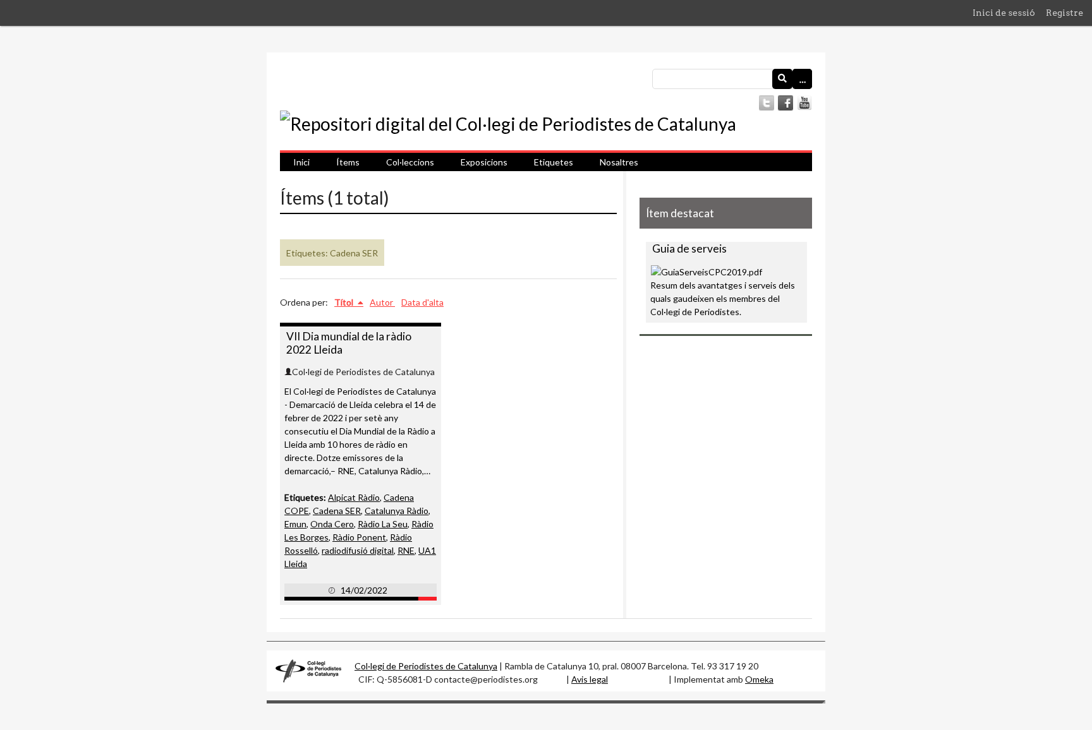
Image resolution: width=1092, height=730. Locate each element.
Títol (344, 302)
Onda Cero (332, 523)
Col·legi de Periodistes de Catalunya (426, 666)
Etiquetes (553, 162)
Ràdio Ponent (359, 537)
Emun (295, 523)
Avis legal (589, 679)
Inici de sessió (1004, 13)
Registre (1064, 13)
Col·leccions (410, 162)
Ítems (348, 162)
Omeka (759, 679)
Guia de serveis (689, 248)
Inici (301, 162)
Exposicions (484, 162)
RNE (406, 550)
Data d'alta (422, 302)
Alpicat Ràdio (354, 497)
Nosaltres (619, 162)
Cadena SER (337, 510)
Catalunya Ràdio (396, 510)
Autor (382, 302)
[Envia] (782, 79)
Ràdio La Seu (383, 523)
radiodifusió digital (358, 550)
